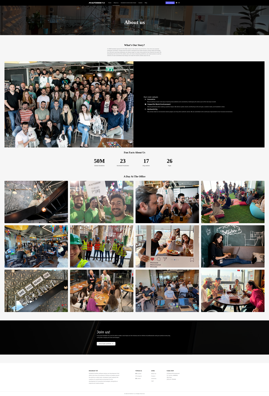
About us (116, 3)
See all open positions (105, 344)
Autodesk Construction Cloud (128, 3)
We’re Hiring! (170, 3)
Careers (140, 3)
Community (153, 378)
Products (153, 376)
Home (109, 3)
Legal (152, 381)
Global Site (153, 373)
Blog (146, 3)
